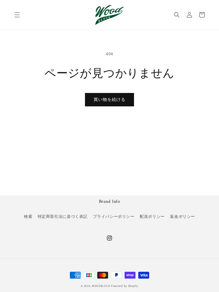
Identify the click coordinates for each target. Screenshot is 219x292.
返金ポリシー (182, 216)
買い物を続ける (109, 99)
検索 (28, 216)
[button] (17, 15)
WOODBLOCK (101, 286)
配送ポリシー (152, 216)
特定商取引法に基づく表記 (63, 216)
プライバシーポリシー (114, 216)
